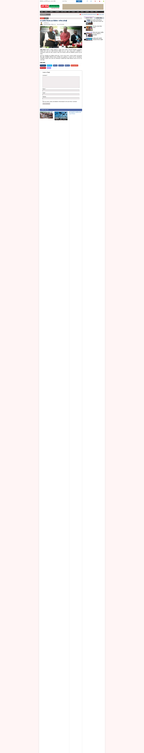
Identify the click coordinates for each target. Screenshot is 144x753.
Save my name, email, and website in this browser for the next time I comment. (60, 101)
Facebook (43, 65)
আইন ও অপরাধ (63, 11)
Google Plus (75, 65)
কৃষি (69, 11)
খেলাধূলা (73, 11)
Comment (45, 75)
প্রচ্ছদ (42, 11)
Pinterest (43, 67)
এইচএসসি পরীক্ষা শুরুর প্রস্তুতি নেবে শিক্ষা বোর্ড (45, 116)
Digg (56, 65)
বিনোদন (92, 11)
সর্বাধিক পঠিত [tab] (99, 18)
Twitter (50, 65)
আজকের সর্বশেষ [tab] (89, 18)
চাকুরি (78, 11)
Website (44, 96)
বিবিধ (96, 11)
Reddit (67, 65)
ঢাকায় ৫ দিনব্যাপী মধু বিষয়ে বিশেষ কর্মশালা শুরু (74, 14)
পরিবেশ (82, 11)
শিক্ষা (47, 18)
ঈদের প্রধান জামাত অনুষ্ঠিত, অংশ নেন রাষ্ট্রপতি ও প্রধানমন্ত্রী (98, 34)
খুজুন (79, 1)
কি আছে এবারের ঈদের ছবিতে (88, 14)
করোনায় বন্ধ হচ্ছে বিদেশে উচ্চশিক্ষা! (60, 118)
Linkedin (61, 65)
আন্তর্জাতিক (57, 11)
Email (44, 92)
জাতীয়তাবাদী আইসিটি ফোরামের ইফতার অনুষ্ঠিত (98, 39)
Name (44, 88)
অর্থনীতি (51, 11)
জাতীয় (46, 11)
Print (49, 67)
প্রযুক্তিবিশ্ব (87, 11)
